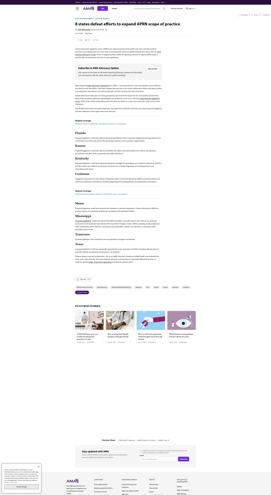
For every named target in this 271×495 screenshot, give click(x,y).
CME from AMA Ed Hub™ (89, 2)
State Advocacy (102, 287)
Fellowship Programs (126, 440)
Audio (149, 2)
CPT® (143, 2)
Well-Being (132, 2)
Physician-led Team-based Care (121, 287)
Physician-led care (100, 492)
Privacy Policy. (14, 482)
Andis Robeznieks (83, 30)
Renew (114, 8)
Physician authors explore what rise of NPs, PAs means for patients (101, 194)
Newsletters (156, 2)
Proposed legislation (83, 221)
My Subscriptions (244, 15)
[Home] (72, 481)
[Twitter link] (106, 30)
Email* (142, 455)
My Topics (256, 15)
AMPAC (179, 486)
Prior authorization (100, 484)
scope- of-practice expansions (100, 262)
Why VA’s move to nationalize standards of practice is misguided (100, 124)
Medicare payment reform (103, 488)
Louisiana (186, 287)
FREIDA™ (78, 2)
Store (139, 2)
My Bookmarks (266, 15)
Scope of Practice (102, 19)
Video (163, 2)
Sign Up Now (152, 69)
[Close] (38, 466)
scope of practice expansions (98, 85)
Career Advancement (105, 2)
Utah (147, 287)
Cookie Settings (21, 487)
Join (102, 8)
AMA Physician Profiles (121, 2)
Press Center (153, 488)
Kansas (165, 287)
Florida (156, 287)
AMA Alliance (181, 494)
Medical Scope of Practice (84, 287)
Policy (151, 492)
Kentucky (175, 287)
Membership (153, 484)
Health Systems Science (146, 440)
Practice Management (84, 19)
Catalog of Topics (82, 292)
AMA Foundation (183, 490)
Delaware (138, 287)
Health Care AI (163, 440)
